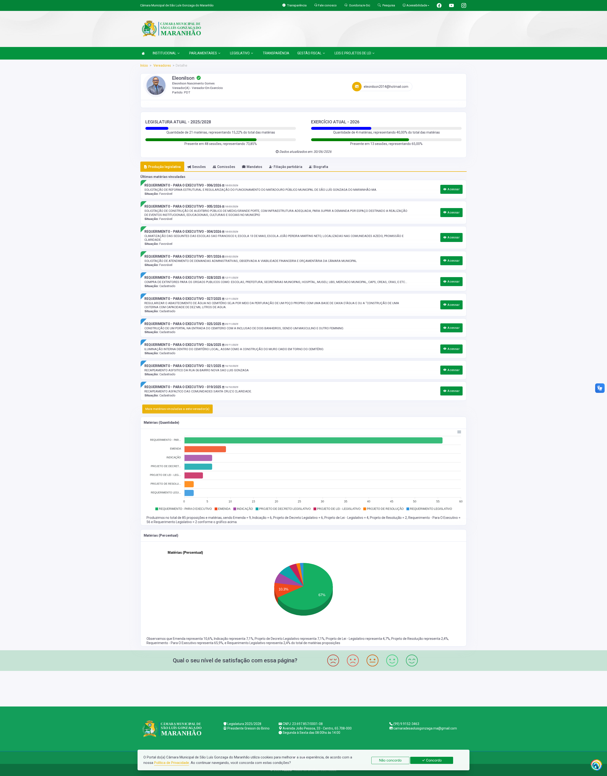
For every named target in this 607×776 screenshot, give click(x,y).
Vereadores (162, 65)
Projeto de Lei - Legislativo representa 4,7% (358, 639)
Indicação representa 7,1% (233, 639)
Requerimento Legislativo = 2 (176, 522)
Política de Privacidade (171, 763)
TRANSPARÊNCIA (276, 53)
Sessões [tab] (199, 167)
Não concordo (390, 760)
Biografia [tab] (320, 167)
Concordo (433, 760)
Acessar (453, 189)
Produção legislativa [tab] (164, 167)
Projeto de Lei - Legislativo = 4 (346, 518)
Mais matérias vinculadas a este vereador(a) (177, 409)
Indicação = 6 (262, 518)
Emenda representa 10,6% (192, 639)
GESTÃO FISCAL (309, 53)
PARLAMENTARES (203, 53)
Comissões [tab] (226, 167)
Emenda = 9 (242, 518)
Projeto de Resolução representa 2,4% (419, 639)
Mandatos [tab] (254, 167)
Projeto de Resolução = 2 (388, 518)
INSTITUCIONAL (164, 53)
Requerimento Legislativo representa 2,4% (259, 643)
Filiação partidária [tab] (288, 167)
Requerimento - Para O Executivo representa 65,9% (185, 643)
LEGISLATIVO (240, 53)
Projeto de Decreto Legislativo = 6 (298, 518)
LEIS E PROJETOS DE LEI (353, 53)
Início (144, 65)
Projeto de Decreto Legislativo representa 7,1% (289, 639)
